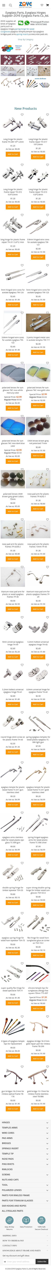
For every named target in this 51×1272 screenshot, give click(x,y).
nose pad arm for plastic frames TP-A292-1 (38, 495)
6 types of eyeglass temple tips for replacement (12, 1042)
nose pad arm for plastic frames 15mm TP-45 (38, 545)
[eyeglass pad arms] (38, 71)
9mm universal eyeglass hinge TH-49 (12, 643)
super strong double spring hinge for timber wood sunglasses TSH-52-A (38, 890)
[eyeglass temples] (38, 48)
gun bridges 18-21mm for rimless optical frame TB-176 (13, 1094)
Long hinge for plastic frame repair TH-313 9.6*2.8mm (38, 192)
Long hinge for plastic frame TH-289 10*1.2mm (13, 140)
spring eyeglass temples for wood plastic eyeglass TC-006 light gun (38, 739)
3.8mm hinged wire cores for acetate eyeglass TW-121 (38, 242)
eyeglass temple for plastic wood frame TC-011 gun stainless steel (13, 790)
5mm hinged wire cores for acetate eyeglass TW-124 (13, 291)
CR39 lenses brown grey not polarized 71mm (38, 442)
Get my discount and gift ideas (16, 1255)
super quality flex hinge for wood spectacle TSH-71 (13, 989)
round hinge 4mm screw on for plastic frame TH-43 (13, 738)
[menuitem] (25, 1122)
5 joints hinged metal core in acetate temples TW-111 (38, 338)
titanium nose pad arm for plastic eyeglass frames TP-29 (38, 594)
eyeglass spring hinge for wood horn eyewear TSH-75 (13, 939)
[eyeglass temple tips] (38, 82)
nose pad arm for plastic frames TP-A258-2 (13, 545)
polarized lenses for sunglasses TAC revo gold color (38, 388)
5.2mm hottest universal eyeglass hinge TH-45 (38, 643)
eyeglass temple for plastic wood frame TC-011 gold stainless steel (38, 790)
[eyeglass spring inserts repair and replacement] (13, 71)
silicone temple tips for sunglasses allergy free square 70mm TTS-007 (38, 990)
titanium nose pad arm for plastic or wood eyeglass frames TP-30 (12, 594)
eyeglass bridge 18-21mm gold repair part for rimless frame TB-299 (38, 1044)
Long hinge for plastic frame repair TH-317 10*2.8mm (38, 142)
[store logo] (25, 4)
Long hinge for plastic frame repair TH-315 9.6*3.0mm (12, 192)
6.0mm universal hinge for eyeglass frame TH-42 (38, 690)
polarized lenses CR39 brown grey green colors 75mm (13, 496)
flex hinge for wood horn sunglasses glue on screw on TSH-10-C (38, 940)
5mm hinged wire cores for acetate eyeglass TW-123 (38, 291)
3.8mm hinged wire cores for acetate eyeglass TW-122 (13, 340)
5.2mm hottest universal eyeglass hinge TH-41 (13, 690)
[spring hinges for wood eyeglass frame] (38, 60)
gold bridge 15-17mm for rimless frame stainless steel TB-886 (38, 1094)
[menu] (25, 1166)
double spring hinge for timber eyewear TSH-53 (12, 888)
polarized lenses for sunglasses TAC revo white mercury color (13, 390)
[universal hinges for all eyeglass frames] (13, 60)
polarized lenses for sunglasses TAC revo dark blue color (13, 443)
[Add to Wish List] (21, 114)
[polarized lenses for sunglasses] (13, 48)
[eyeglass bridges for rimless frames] (13, 82)
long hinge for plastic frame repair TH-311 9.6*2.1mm (13, 240)
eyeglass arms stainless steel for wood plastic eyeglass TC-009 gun (12, 840)
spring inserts (22, 34)
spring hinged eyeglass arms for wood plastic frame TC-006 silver (38, 840)
